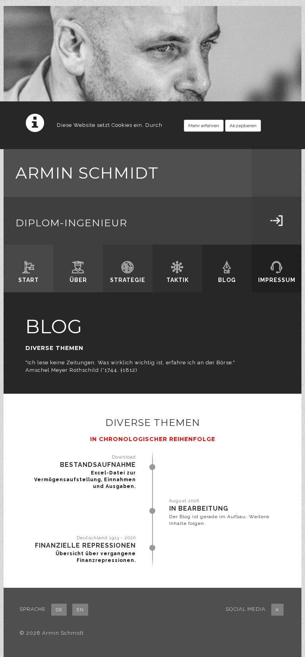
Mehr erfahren (203, 125)
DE (59, 609)
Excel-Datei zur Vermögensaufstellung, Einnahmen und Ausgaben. (85, 479)
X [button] (277, 609)
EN (80, 609)
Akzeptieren (243, 125)
